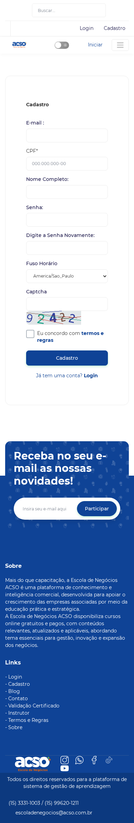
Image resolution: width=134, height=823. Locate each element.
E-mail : (35, 123)
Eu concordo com (70, 336)
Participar (97, 509)
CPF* (32, 151)
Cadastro (114, 28)
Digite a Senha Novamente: (60, 235)
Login (86, 28)
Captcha (36, 292)
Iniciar (95, 45)
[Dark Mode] (62, 45)
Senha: (34, 207)
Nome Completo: (47, 179)
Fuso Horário (41, 264)
